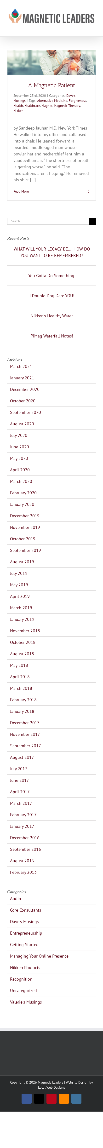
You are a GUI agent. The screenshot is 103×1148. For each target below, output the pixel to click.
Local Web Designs (51, 1087)
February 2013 (23, 872)
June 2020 (19, 447)
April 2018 (20, 677)
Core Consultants (25, 910)
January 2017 (22, 826)
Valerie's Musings (26, 1002)
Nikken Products (25, 967)
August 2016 (22, 860)
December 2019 (25, 516)
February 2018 (23, 700)
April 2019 (20, 596)
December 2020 (25, 389)
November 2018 (25, 631)
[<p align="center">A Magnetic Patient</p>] (51, 62)
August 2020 (22, 424)
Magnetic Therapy (67, 105)
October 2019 (22, 539)
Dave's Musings (24, 921)
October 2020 (22, 401)
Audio (15, 898)
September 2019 (25, 550)
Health (18, 105)
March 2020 (21, 481)
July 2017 (18, 768)
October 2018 (22, 642)
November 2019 (25, 527)
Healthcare (32, 105)
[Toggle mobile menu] (94, 29)
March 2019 (21, 608)
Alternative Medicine (52, 100)
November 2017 (25, 734)
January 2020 (22, 504)
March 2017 (21, 803)
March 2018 (21, 688)
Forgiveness (77, 100)
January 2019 (22, 619)
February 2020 (23, 493)
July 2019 (18, 573)
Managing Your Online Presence (39, 956)
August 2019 (22, 562)
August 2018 (22, 654)
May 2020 (19, 458)
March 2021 (21, 366)
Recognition (21, 979)
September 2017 (25, 745)
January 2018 (22, 711)
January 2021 (22, 378)
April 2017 (20, 791)
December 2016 (25, 837)
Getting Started (24, 944)
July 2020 (18, 435)
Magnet (46, 105)
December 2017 (25, 722)
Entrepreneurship (26, 933)
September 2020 (25, 412)
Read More (21, 191)
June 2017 (19, 780)
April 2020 (20, 470)
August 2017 (22, 757)
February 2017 (23, 814)
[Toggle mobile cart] (85, 29)
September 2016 (25, 849)
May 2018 (19, 665)
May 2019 (19, 585)
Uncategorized (23, 990)
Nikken (18, 111)
